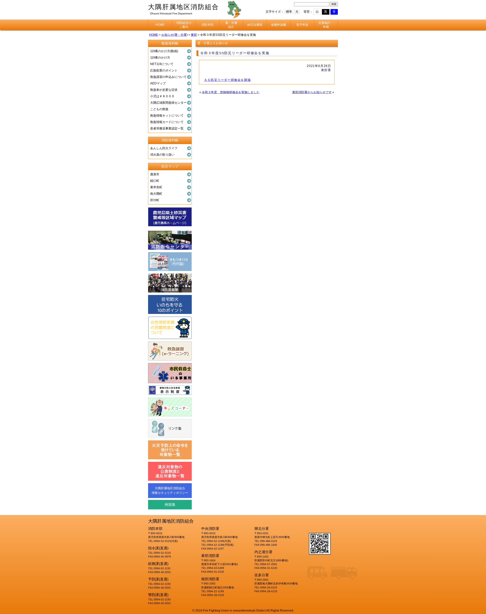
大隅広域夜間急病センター (168, 102)
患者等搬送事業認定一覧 (167, 128)
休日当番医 (254, 24)
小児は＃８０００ (162, 96)
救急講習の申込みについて (168, 76)
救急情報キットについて (167, 115)
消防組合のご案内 (183, 24)
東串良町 (156, 187)
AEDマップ (158, 83)
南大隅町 (156, 193)
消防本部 (207, 24)
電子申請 (302, 24)
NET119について (162, 64)
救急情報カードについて (167, 122)
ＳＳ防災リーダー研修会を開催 (227, 80)
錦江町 (154, 180)
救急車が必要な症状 (164, 89)
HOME (160, 24)
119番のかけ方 (160, 57)
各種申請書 (278, 24)
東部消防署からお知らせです (312, 92)
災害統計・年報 (326, 24)
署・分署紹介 (231, 24)
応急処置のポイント (164, 70)
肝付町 (154, 200)
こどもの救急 (159, 109)
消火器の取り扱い (162, 154)
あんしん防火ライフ (164, 148)
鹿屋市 (154, 174)
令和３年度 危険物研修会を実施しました (231, 92)
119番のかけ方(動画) (164, 51)
